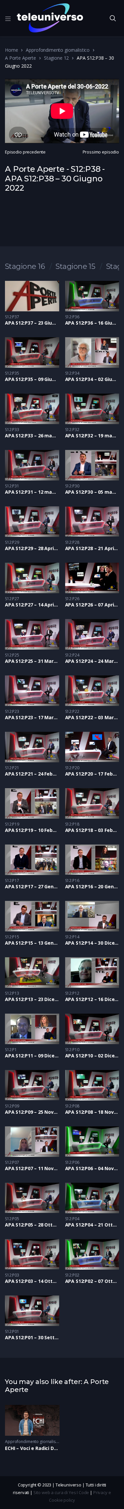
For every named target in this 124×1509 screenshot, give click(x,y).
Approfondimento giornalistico (58, 50)
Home (11, 50)
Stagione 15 (75, 266)
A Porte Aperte (20, 58)
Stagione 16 (25, 266)
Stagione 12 (56, 58)
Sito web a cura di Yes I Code (61, 1492)
